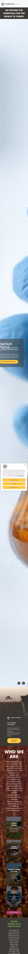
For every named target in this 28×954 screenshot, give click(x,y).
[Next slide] (23, 683)
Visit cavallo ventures (14, 740)
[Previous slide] (18, 683)
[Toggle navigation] (18, 3)
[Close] (25, 465)
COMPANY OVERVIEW (14, 912)
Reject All (14, 483)
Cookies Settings (14, 479)
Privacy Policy (21, 476)
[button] (13, 685)
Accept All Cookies (14, 487)
